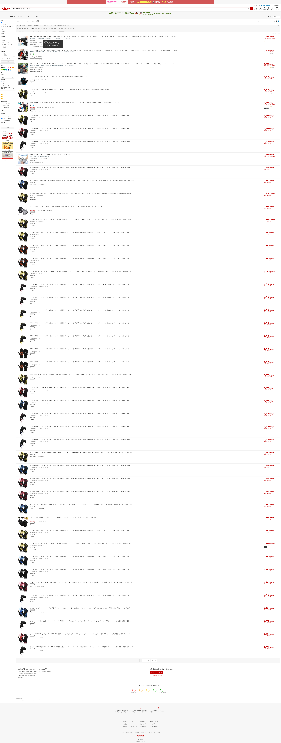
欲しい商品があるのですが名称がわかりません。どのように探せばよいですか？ (35, 671)
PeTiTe (32, 134)
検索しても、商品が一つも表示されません (27, 675)
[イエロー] (2, 69)
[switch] (13, 88)
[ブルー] (6, 69)
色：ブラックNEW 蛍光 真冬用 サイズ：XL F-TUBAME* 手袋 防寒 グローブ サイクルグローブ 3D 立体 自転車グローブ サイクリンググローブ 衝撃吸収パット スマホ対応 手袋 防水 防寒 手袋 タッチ (81, 621)
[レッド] (10, 67)
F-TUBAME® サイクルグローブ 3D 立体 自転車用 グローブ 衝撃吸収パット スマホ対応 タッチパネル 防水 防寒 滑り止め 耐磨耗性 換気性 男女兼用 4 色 (69, 89)
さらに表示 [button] (4, 47)
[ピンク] (8, 67)
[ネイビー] (8, 69)
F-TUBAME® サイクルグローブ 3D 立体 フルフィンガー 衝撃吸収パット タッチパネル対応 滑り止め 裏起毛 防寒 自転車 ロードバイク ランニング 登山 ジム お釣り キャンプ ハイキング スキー (80, 115)
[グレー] (4, 67)
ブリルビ (33, 380)
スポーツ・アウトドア (21, 700)
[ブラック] (2, 67)
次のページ (154, 660)
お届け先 (3, 74)
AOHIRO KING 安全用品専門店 (37, 162)
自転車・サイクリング (32, 700)
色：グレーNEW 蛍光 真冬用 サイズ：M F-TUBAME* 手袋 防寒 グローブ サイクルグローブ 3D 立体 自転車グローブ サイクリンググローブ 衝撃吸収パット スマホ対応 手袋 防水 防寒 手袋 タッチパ (81, 647)
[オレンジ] (13, 67)
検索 (8, 61)
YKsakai (32, 277)
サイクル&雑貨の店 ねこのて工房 (37, 111)
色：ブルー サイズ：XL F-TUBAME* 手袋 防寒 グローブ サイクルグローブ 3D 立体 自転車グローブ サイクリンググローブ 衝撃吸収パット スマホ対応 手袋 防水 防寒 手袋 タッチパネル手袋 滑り (80, 608)
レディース (3, 31)
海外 (5, 72)
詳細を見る (61, 31)
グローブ (40, 700)
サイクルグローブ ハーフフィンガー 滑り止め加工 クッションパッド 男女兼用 (50, 154)
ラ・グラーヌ (33, 199)
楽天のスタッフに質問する (156, 672)
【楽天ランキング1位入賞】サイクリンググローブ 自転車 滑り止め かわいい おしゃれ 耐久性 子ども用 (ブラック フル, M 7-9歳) (63, 517)
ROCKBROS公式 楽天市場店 (37, 46)
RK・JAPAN (33, 549)
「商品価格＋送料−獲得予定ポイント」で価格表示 (26, 21)
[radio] (1, 22)
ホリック (33, 214)
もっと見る (20, 677)
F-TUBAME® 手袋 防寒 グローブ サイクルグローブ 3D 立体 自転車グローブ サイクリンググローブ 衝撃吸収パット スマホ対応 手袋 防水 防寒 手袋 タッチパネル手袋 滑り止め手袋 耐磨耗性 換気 (80, 193)
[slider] (1, 56)
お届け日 (3, 79)
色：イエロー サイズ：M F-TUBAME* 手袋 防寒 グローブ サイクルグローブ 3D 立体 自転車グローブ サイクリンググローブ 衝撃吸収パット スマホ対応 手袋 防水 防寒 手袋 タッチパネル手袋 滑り (81, 452)
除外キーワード (4, 122)
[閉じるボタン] (278, 26)
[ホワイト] (6, 67)
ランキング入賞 (269, 42)
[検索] (251, 8)
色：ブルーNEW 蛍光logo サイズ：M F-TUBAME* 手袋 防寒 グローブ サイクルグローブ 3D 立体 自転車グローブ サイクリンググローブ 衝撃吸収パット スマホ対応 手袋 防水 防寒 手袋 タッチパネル (81, 180)
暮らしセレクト (34, 82)
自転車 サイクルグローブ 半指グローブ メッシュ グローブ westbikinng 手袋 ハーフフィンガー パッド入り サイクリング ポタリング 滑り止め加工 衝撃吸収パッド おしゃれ (74, 102)
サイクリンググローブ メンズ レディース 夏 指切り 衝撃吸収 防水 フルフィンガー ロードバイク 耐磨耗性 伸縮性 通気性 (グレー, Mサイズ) (66, 206)
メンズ (2, 33)
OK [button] (60, 44)
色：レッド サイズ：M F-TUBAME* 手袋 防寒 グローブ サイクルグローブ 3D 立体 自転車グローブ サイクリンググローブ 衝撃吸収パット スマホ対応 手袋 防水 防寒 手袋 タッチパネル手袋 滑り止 (81, 582)
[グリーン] (4, 69)
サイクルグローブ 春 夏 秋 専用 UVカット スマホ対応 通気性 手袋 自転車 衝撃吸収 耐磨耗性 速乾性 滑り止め (58, 76)
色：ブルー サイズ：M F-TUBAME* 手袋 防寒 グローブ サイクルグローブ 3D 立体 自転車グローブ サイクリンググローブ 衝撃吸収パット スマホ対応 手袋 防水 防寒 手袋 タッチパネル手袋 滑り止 (81, 504)
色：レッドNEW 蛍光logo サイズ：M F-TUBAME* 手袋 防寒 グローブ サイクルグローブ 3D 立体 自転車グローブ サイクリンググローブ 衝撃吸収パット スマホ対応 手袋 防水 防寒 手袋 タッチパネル (81, 634)
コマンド (33, 225)
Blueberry (33, 121)
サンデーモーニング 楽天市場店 (37, 184)
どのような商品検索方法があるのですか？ (27, 673)
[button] (276, 5)
